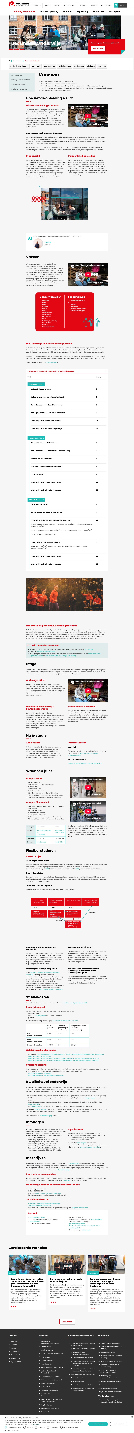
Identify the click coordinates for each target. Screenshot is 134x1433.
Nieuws (57, 5)
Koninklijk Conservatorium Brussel (83, 1374)
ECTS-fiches (89, 649)
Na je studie (36, 66)
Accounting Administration (110, 1343)
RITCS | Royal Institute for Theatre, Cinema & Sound (83, 1344)
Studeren (67, 11)
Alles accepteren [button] (98, 1424)
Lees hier (67, 1180)
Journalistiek (45, 1357)
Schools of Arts (69, 5)
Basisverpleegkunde (107, 1352)
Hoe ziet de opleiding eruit (19, 66)
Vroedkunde (45, 1412)
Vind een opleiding (49, 11)
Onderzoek (98, 11)
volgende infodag (63, 1170)
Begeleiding (83, 11)
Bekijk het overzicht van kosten (39, 1056)
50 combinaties (51, 362)
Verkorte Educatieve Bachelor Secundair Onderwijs (42, 974)
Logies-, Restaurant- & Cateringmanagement (108, 1371)
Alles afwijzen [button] (118, 1424)
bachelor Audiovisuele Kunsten (84, 1349)
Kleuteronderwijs (47, 1360)
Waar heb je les (49, 66)
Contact (94, 5)
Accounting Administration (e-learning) (111, 1348)
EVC (47, 869)
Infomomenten (106, 5)
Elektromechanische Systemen (111, 1361)
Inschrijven (114, 11)
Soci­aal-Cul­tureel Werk (108, 1388)
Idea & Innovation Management (52, 1353)
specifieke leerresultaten (46, 652)
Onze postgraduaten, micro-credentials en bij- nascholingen (111, 1401)
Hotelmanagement (48, 1350)
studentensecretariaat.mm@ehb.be (48, 1193)
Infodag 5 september (24, 11)
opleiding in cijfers (41, 1109)
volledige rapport (90, 1098)
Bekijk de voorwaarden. (80, 1208)
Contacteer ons (16, 75)
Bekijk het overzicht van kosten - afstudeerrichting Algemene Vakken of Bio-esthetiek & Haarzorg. (63, 1061)
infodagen (98, 48)
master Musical (78, 1381)
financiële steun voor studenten (39, 1073)
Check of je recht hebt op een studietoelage (44, 1204)
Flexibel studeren (64, 66)
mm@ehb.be (41, 842)
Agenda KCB (15, 1358)
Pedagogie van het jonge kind (51, 1380)
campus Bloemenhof (37, 1217)
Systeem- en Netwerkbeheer (111, 1392)
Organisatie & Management (51, 1376)
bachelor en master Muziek (82, 1385)
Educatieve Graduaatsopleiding (51, 989)
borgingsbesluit (33, 1104)
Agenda (48, 5)
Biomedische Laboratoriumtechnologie (50, 1342)
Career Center (16, 1355)
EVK (77, 869)
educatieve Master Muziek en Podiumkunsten (83, 1389)
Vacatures (14, 1348)
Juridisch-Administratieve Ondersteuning (109, 1366)
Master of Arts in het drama (83, 1358)
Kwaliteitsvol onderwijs (19, 89)
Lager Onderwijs (46, 1364)
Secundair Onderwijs (48, 1383)
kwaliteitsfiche (36, 1106)
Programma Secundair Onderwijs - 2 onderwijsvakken (51, 371)
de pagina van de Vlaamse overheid (65, 1021)
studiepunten (41, 1016)
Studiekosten (79, 66)
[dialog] (67, 1424)
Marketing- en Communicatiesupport (108, 1377)
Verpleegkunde (46, 1405)
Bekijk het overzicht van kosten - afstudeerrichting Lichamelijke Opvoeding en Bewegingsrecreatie (63, 1058)
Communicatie (46, 1347)
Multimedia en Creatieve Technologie (49, 1372)
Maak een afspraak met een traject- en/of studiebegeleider (84, 1227)
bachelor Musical (79, 1378)
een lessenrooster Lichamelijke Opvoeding (60, 656)
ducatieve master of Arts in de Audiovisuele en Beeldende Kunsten (84, 1363)
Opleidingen (17, 61)
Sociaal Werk (45, 1387)
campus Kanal (35, 1222)
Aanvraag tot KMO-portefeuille (39, 1206)
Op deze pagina (73, 1164)
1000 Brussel (41, 835)
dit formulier (86, 1230)
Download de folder (18, 84)
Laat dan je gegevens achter (90, 1147)
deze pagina (81, 1143)
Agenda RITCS (16, 1362)
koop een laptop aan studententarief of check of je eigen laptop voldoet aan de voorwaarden (70, 1054)
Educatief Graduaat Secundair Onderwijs (111, 1357)
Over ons (83, 5)
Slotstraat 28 (59, 830)
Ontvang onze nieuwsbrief (20, 80)
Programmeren (106, 1385)
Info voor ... (36, 5)
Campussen (15, 1351)
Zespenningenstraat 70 (44, 831)
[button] (45, 1431)
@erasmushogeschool (77, 1224)
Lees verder (67, 1322)
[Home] (20, 3)
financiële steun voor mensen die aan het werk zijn (46, 1075)
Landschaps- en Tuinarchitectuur (53, 1367)
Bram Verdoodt (96, 1219)
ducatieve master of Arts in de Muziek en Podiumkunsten (84, 1370)
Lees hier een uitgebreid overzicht (75, 1003)
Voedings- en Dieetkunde (50, 1408)
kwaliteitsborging (46, 1116)
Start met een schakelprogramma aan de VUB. (85, 763)
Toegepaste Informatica (49, 1390)
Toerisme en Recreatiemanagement (49, 1395)
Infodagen (91, 66)
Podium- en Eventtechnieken (110, 1381)
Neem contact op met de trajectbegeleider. (83, 754)
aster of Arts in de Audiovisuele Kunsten (81, 1353)
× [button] (132, 1417)
